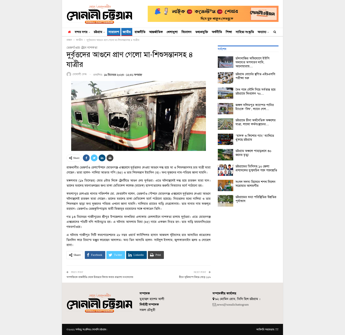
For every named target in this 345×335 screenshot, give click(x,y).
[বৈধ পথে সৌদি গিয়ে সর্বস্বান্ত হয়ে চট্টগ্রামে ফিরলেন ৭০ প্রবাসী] (225, 93)
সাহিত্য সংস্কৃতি (245, 32)
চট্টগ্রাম (98, 32)
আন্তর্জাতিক (156, 32)
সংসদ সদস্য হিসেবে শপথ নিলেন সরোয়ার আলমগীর (255, 184)
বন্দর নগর (81, 32)
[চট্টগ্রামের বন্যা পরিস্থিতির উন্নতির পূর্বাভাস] (225, 201)
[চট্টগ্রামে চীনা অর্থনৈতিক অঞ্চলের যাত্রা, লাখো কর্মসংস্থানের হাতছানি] (225, 124)
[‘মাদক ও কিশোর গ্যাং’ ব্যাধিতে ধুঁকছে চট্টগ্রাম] (225, 139)
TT (277, 329)
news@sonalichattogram (233, 304)
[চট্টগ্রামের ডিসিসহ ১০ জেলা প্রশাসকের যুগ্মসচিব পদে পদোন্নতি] (225, 170)
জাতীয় (127, 32)
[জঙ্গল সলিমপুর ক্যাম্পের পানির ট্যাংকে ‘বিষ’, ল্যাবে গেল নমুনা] (225, 108)
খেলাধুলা (172, 32)
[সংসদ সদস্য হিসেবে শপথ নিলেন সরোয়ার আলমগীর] (225, 185)
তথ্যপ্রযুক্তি (201, 32)
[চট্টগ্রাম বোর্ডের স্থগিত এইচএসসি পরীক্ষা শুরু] (225, 78)
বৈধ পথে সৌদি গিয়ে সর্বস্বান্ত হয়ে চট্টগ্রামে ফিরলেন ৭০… (256, 91)
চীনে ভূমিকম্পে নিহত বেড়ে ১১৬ (195, 277)
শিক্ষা (229, 32)
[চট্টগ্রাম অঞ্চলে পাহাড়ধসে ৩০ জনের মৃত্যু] (225, 154)
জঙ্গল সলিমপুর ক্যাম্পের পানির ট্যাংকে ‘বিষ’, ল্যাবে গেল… (255, 107)
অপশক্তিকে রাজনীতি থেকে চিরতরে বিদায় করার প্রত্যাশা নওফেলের (99, 277)
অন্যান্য (262, 32)
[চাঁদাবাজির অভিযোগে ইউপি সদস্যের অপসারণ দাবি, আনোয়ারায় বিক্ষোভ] (225, 62)
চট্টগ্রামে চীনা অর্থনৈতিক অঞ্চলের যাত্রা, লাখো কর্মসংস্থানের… (256, 122)
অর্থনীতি (217, 32)
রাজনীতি (140, 32)
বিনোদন (186, 32)
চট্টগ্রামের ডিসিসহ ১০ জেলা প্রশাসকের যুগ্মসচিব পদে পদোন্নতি (256, 168)
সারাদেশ (114, 32)
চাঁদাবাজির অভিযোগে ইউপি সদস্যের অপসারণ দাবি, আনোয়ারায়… (253, 62)
